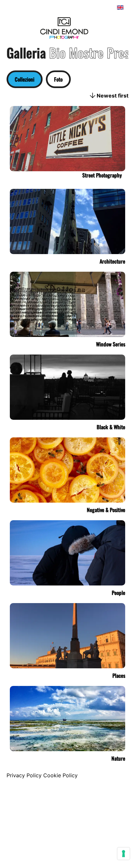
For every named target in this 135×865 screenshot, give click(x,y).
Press (121, 52)
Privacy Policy (24, 775)
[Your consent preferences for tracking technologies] (123, 853)
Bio (57, 52)
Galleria (26, 52)
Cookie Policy (60, 775)
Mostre (86, 52)
